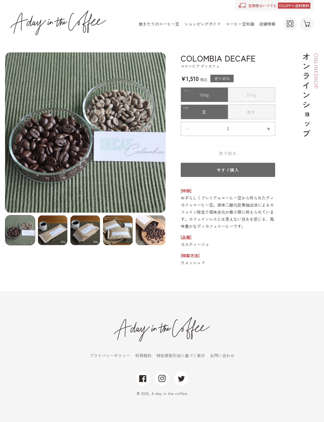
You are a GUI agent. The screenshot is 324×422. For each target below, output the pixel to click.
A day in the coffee (169, 393)
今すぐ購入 (228, 170)
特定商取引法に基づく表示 (180, 355)
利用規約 (143, 355)
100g (206, 96)
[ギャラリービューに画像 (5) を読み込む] (150, 230)
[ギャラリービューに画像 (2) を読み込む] (53, 230)
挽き (253, 114)
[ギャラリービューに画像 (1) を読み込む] (20, 230)
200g (254, 96)
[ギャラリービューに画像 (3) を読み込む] (85, 230)
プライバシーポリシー (110, 355)
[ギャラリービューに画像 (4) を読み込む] (118, 230)
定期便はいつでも (278, 5)
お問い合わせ (222, 355)
